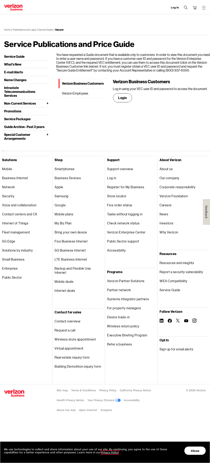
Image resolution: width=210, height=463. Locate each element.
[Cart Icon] (194, 7)
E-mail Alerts (13, 72)
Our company (169, 178)
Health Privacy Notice (70, 400)
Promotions (12, 111)
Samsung (61, 196)
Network (8, 187)
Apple (59, 187)
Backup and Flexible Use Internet (73, 270)
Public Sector (12, 277)
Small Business (13, 259)
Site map (62, 390)
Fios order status (119, 205)
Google (60, 205)
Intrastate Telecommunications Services (19, 91)
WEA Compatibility (173, 281)
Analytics (106, 410)
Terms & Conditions (83, 390)
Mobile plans (64, 214)
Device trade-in (118, 317)
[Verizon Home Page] (14, 393)
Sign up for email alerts (176, 349)
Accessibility (116, 250)
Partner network (119, 290)
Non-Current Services (20, 103)
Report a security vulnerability (181, 272)
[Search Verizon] (185, 7)
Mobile (7, 169)
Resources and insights (177, 263)
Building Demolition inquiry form (78, 366)
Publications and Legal (24, 29)
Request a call (65, 330)
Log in (111, 178)
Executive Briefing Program (127, 335)
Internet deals (65, 290)
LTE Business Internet (71, 259)
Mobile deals (64, 281)
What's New (12, 64)
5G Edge (8, 241)
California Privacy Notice (135, 390)
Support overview (120, 169)
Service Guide (45, 29)
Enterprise (10, 268)
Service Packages (17, 119)
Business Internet (15, 178)
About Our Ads (66, 410)
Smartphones (65, 169)
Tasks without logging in (124, 214)
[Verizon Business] (13, 7)
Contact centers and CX (19, 214)
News (164, 214)
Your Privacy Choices (101, 400)
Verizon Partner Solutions (126, 281)
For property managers (124, 308)
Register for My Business (125, 187)
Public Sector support (123, 241)
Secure (59, 29)
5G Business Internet (70, 250)
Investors (166, 223)
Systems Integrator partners (128, 299)
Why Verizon (169, 232)
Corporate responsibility (177, 187)
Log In (175, 7)
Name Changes (15, 80)
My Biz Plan (63, 223)
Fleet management (16, 232)
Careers (166, 205)
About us (166, 169)
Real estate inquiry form (72, 357)
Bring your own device (71, 232)
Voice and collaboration (19, 205)
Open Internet (88, 410)
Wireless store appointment (75, 339)
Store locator (117, 196)
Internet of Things (15, 223)
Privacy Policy (107, 390)
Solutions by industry (17, 250)
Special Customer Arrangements (17, 136)
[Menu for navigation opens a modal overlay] (203, 7)
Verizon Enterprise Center (126, 232)
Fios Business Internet (71, 241)
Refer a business (119, 344)
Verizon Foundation (174, 196)
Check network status (123, 223)
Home (7, 29)
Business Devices (68, 178)
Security (8, 196)
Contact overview (67, 321)
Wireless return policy (123, 326)
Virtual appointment (69, 348)
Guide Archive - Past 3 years (24, 127)
